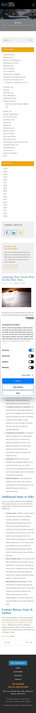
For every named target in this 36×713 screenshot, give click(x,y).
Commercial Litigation (11, 74)
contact (18, 679)
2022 (5, 180)
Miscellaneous (8, 128)
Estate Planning (29, 25)
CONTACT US (11, 267)
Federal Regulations (10, 114)
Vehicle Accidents (10, 153)
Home (4, 25)
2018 (5, 191)
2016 (5, 197)
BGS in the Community (12, 60)
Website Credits (19, 701)
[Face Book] (6, 232)
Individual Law (8, 120)
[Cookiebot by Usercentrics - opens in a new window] (26, 318)
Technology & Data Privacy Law (15, 142)
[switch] (31, 356)
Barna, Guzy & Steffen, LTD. (16, 25)
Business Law (8, 66)
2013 (5, 205)
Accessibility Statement (13, 699)
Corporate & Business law (13, 80)
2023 (5, 177)
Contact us (6, 636)
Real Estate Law (9, 139)
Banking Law (8, 57)
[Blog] (20, 232)
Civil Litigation (9, 71)
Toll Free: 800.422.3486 (18, 687)
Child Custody (8, 68)
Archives (18, 675)
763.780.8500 (18, 684)
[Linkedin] (13, 232)
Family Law (7, 111)
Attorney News (9, 55)
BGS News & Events (10, 63)
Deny (18, 393)
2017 (5, 194)
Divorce (6, 90)
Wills (5, 156)
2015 (5, 199)
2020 (5, 185)
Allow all (18, 381)
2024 (5, 174)
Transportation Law (10, 145)
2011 (5, 210)
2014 (5, 202)
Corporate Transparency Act (16, 82)
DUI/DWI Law (8, 93)
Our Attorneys (8, 134)
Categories (18, 672)
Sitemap (28, 701)
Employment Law (10, 98)
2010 (5, 213)
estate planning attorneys (11, 622)
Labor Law (7, 122)
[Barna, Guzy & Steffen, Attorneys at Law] (8, 4)
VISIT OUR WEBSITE (18, 663)
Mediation (7, 125)
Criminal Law (8, 87)
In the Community (10, 117)
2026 (5, 169)
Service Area (10, 701)
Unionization (8, 150)
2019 (5, 188)
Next (27, 642)
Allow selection (18, 387)
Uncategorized (9, 147)
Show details (26, 375)
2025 (5, 171)
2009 (5, 216)
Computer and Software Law (14, 77)
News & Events (9, 131)
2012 (5, 208)
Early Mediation (9, 95)
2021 (5, 183)
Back (8, 642)
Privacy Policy (25, 699)
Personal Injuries (9, 136)
